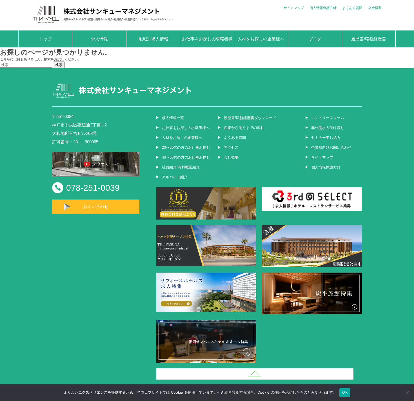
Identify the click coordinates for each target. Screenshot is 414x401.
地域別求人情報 (153, 38)
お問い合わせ (95, 206)
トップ (45, 38)
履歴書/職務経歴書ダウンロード (250, 118)
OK (345, 392)
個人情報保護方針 (323, 8)
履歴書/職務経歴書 (368, 38)
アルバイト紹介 (175, 177)
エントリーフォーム (327, 118)
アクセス (231, 147)
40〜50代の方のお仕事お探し (186, 157)
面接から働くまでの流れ (244, 128)
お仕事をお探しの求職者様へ (207, 41)
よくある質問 (352, 8)
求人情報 (99, 38)
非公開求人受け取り (327, 128)
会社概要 (375, 8)
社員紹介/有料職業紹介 (181, 167)
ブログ (315, 38)
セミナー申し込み (325, 137)
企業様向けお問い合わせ (331, 147)
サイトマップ (294, 8)
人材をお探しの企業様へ (261, 38)
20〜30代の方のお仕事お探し (186, 147)
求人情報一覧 (173, 118)
